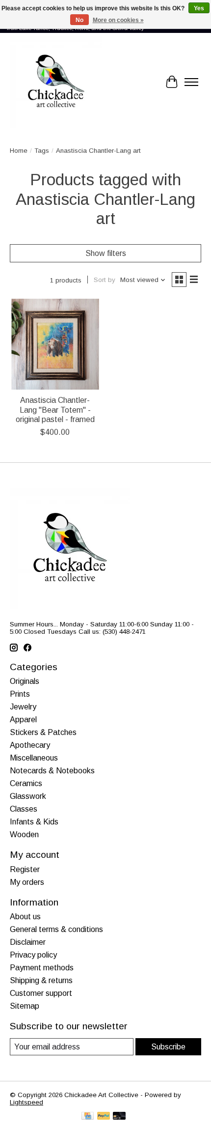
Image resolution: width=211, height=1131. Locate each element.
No (79, 20)
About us (25, 916)
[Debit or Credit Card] (119, 1116)
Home (18, 150)
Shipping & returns (41, 980)
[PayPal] (103, 1116)
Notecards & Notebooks (52, 770)
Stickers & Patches (43, 732)
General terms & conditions (56, 929)
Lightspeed (26, 1102)
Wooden (24, 834)
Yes (199, 8)
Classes (23, 809)
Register (25, 869)
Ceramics (26, 783)
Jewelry (23, 707)
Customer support (41, 993)
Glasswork (28, 796)
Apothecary (30, 745)
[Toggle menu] (191, 82)
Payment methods (42, 967)
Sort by (104, 279)
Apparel (23, 719)
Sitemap (24, 1006)
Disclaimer (28, 942)
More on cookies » (118, 20)
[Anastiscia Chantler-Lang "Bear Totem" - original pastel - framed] (55, 344)
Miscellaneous (34, 758)
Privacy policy (33, 955)
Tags (41, 150)
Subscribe (168, 1047)
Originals (24, 681)
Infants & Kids (34, 822)
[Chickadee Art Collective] (56, 82)
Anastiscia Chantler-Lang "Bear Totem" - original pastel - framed (55, 409)
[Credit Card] (87, 1116)
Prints (20, 694)
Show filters (105, 253)
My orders (27, 882)
